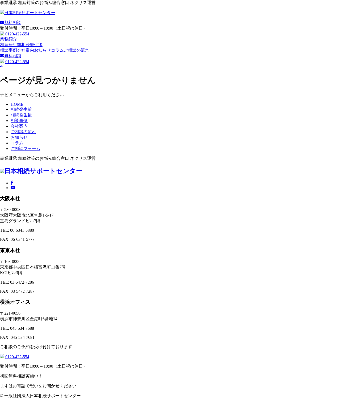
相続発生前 (10, 44)
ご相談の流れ (76, 50)
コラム (57, 50)
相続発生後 (31, 44)
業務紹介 (8, 39)
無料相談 (12, 56)
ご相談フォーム (25, 148)
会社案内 (25, 50)
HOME (17, 104)
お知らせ (42, 50)
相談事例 (8, 50)
